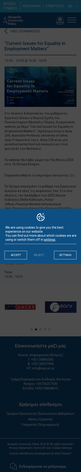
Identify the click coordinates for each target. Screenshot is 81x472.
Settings (65, 255)
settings (49, 239)
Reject (39, 255)
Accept (16, 255)
